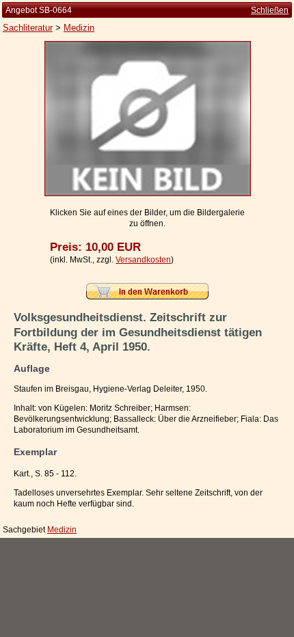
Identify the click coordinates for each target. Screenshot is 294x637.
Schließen (270, 10)
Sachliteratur (28, 28)
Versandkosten (143, 260)
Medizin (79, 28)
